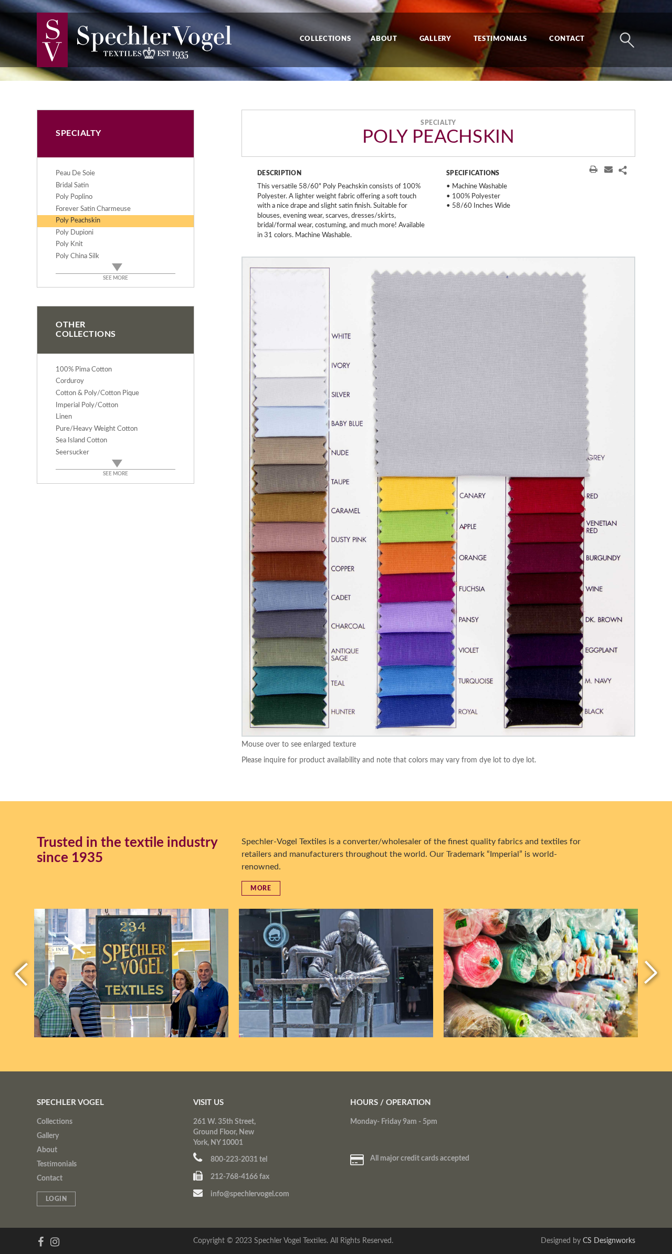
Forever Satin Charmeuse (93, 209)
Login (56, 1199)
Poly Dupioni (74, 232)
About (384, 39)
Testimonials (500, 39)
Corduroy (70, 381)
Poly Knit (69, 244)
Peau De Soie (75, 173)
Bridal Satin (72, 185)
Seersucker (72, 452)
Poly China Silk (77, 256)
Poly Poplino (74, 197)
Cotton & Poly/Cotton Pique (97, 393)
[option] (438, 497)
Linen (64, 416)
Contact (567, 39)
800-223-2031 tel (238, 1159)
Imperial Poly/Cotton (87, 405)
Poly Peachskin (78, 220)
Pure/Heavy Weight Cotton (97, 429)
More (260, 888)
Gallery (435, 39)
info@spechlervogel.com (249, 1194)
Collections (325, 39)
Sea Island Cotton (81, 440)
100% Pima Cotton (84, 369)
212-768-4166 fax (239, 1177)
